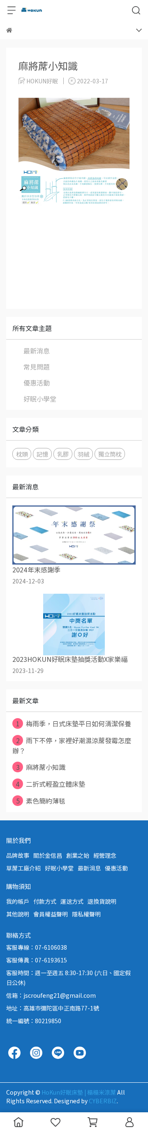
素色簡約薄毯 (41, 801)
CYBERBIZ (103, 1101)
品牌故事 (17, 855)
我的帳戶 (17, 901)
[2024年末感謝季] (74, 535)
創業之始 (77, 855)
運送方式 (71, 901)
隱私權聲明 (86, 914)
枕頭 (22, 454)
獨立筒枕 (109, 454)
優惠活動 (36, 383)
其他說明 (17, 914)
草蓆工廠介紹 (23, 868)
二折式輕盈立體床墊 (50, 784)
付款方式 (44, 901)
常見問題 (36, 367)
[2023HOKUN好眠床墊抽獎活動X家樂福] (74, 624)
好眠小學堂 (39, 399)
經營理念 (104, 855)
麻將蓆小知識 (41, 767)
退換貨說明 (102, 901)
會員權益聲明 (50, 914)
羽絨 (83, 454)
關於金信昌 (47, 855)
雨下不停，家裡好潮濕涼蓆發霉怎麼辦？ (71, 745)
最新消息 (36, 351)
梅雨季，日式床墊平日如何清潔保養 (73, 723)
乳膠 (63, 454)
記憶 (42, 454)
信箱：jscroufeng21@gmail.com (51, 995)
